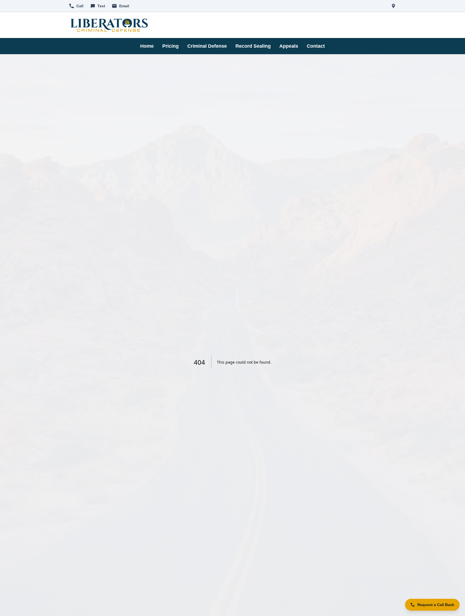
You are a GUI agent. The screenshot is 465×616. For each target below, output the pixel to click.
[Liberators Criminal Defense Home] (109, 25)
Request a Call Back (435, 605)
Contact (316, 46)
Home (147, 46)
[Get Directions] (393, 6)
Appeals (288, 46)
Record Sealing (253, 46)
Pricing (170, 46)
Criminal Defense (207, 46)
